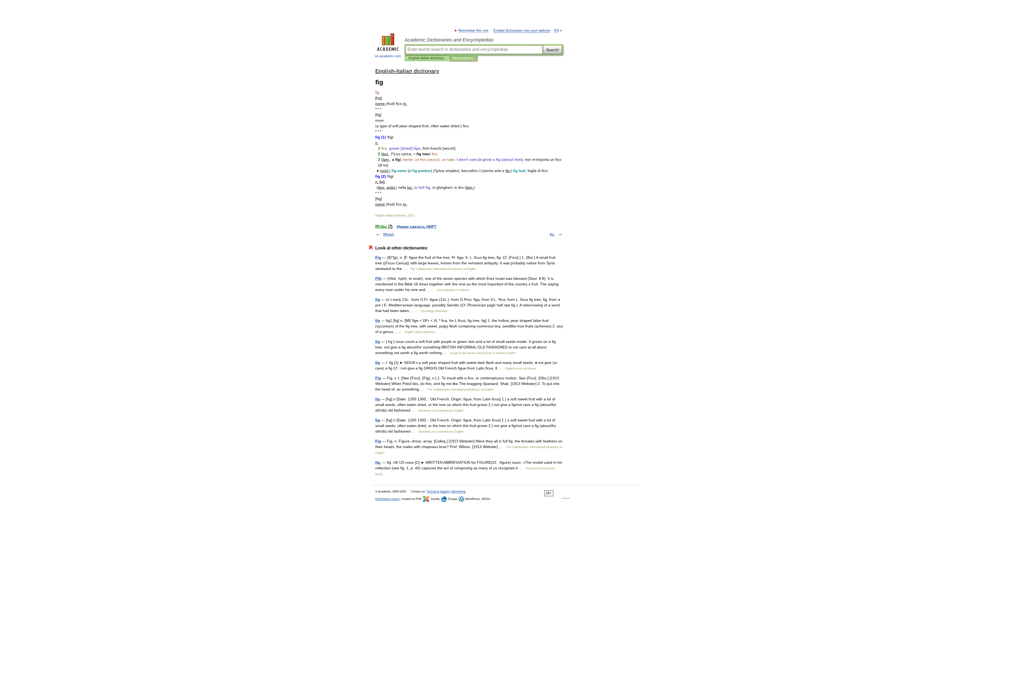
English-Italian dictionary (426, 58)
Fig (378, 257)
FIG (378, 278)
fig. (552, 234)
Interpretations (462, 58)
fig (377, 299)
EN (556, 30)
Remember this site (473, 30)
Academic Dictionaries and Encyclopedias (449, 40)
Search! (552, 50)
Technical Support (438, 491)
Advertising (458, 491)
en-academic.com (388, 56)
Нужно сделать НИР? (416, 226)
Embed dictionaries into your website (521, 30)
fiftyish (388, 234)
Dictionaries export (387, 498)
